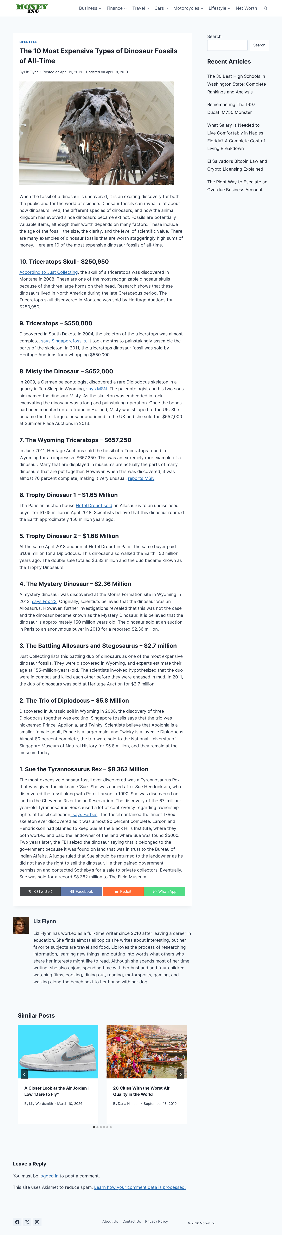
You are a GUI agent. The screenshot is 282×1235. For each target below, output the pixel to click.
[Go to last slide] (24, 1074)
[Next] (180, 1074)
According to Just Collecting (48, 272)
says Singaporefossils (63, 340)
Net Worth (246, 8)
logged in (48, 1175)
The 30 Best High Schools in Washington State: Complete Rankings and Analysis (236, 84)
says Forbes (84, 814)
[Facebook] (17, 1222)
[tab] (94, 1127)
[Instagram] (37, 1222)
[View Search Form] (265, 8)
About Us (110, 1221)
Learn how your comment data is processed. (140, 1187)
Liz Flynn (31, 72)
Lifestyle (28, 42)
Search (214, 36)
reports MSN (141, 478)
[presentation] (58, 1051)
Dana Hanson (129, 1104)
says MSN (96, 388)
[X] (27, 1222)
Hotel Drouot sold (94, 505)
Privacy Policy (156, 1221)
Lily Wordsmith (41, 1104)
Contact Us (131, 1221)
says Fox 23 (44, 601)
